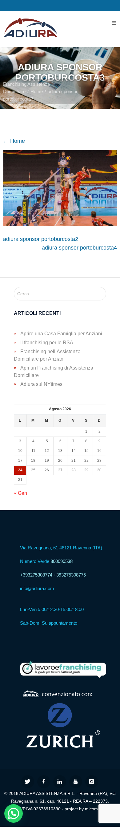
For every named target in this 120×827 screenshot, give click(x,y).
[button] (13, 813)
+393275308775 (70, 574)
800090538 (61, 561)
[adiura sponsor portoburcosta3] (60, 224)
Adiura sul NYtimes (41, 384)
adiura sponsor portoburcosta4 (79, 248)
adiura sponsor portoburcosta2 (40, 239)
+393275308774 (36, 574)
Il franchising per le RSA (46, 342)
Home (36, 91)
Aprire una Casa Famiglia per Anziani (61, 333)
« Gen (20, 493)
